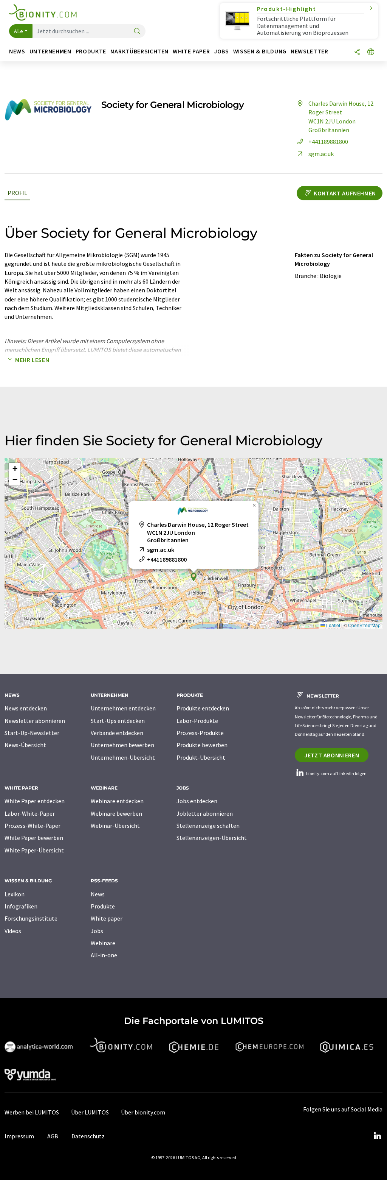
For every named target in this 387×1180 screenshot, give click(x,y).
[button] (193, 577)
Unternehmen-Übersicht (123, 757)
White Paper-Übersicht (34, 850)
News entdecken (26, 708)
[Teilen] (357, 52)
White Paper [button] (191, 51)
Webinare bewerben (116, 813)
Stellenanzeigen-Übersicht (211, 837)
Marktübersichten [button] (139, 51)
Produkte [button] (91, 51)
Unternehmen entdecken (123, 708)
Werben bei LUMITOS (32, 1112)
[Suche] (137, 31)
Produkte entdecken (202, 708)
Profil (17, 193)
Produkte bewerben (202, 745)
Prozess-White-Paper (32, 825)
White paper (106, 918)
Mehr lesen (32, 360)
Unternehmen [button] (50, 51)
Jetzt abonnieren (331, 755)
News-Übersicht (25, 745)
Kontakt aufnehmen (345, 193)
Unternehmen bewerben (122, 745)
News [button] (17, 51)
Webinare (103, 943)
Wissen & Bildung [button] (259, 51)
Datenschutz (88, 1136)
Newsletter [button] (309, 51)
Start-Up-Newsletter (32, 733)
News (98, 894)
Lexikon (15, 894)
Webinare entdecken (117, 801)
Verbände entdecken (117, 733)
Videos (13, 931)
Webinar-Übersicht (115, 825)
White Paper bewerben (34, 837)
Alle (18, 31)
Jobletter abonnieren (204, 813)
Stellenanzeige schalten (208, 825)
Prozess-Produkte (200, 733)
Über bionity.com (143, 1112)
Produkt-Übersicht (200, 757)
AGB (52, 1136)
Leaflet (332, 625)
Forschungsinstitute (31, 918)
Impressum (19, 1136)
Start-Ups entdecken (118, 720)
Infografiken (21, 906)
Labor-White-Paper (30, 813)
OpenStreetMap (364, 625)
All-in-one (104, 955)
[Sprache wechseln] (370, 52)
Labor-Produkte (197, 720)
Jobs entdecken (196, 801)
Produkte (103, 906)
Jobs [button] (221, 51)
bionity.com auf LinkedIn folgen (336, 773)
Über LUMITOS (90, 1112)
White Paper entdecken (35, 801)
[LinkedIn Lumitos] (377, 1136)
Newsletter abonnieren (35, 720)
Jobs (97, 931)
